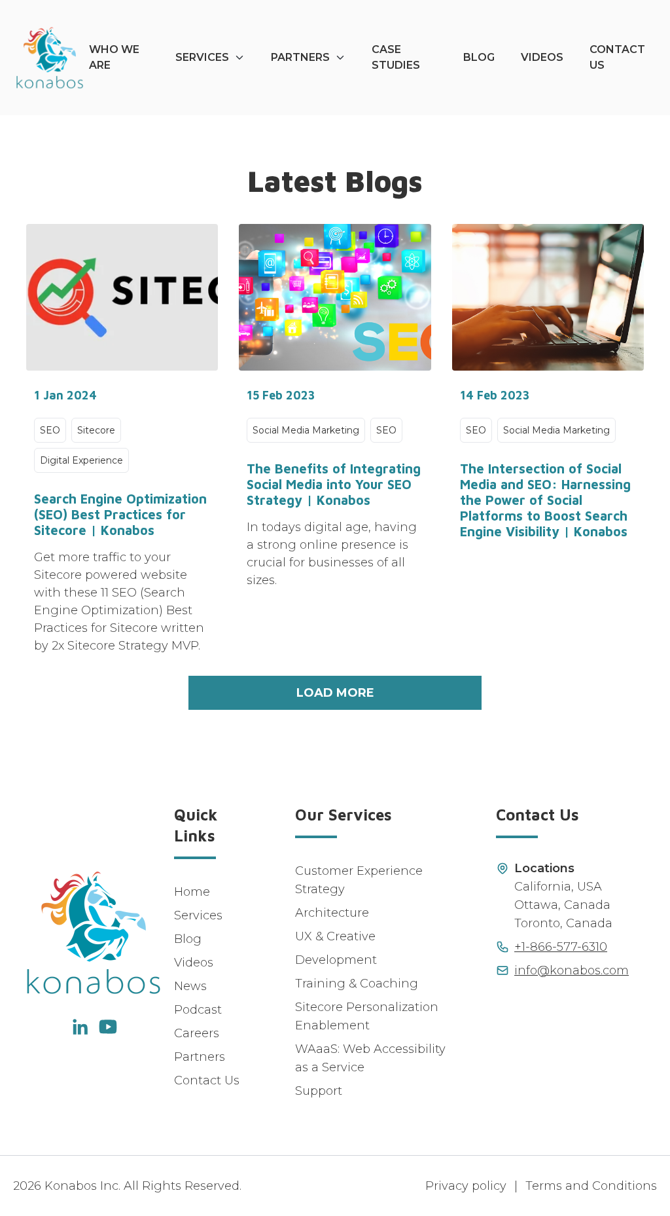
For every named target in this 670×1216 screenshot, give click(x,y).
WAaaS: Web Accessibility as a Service (370, 1058)
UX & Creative (335, 936)
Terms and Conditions (591, 1186)
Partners (300, 57)
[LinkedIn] (79, 1026)
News (190, 986)
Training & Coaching (356, 983)
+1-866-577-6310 (560, 947)
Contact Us (617, 57)
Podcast (198, 1010)
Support (318, 1091)
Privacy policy (465, 1186)
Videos (542, 57)
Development (336, 960)
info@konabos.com (571, 970)
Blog (479, 57)
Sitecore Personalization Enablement (366, 1016)
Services (202, 57)
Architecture (332, 913)
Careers (196, 1033)
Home (192, 892)
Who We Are (114, 57)
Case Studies (396, 57)
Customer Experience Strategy (359, 880)
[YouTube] (107, 1026)
